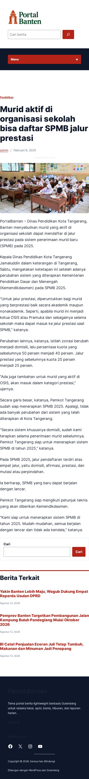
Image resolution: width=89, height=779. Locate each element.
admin (4, 150)
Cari (7, 544)
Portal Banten (27, 691)
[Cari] (68, 34)
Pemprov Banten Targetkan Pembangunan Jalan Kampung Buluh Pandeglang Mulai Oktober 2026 (44, 619)
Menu (15, 59)
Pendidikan (6, 97)
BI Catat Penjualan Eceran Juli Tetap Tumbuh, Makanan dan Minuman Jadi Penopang (41, 646)
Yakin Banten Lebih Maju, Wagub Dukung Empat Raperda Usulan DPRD (44, 593)
